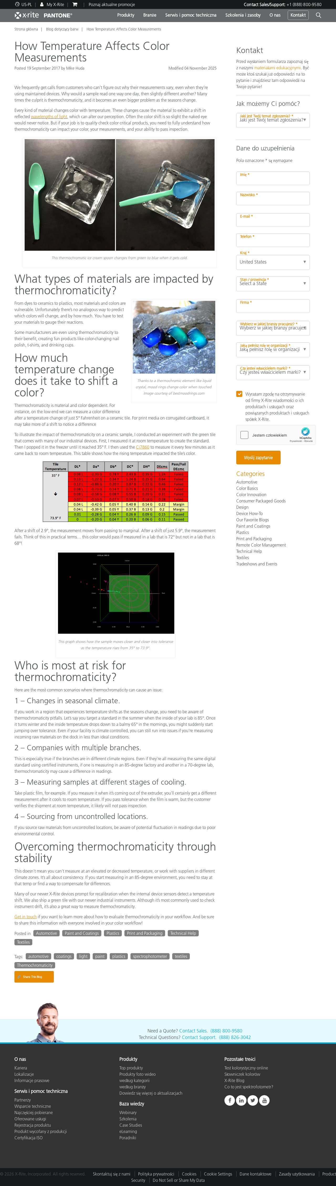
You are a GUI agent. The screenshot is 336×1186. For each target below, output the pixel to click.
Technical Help (183, 933)
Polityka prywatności (156, 1174)
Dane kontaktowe (255, 1174)
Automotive (46, 933)
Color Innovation (251, 494)
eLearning (128, 1131)
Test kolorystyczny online (246, 1067)
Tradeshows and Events (256, 563)
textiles (181, 956)
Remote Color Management (261, 545)
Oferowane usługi (30, 1118)
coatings (63, 956)
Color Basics (247, 488)
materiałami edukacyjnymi (277, 67)
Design (242, 507)
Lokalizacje (24, 1074)
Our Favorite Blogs (252, 519)
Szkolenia (127, 1118)
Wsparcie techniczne (32, 1106)
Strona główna (26, 29)
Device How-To (249, 513)
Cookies (189, 1174)
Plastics (113, 933)
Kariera (20, 1067)
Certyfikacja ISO (28, 1137)
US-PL (27, 4)
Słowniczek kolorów (242, 1074)
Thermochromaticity (34, 965)
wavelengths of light (49, 116)
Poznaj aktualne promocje (112, 4)
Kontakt (298, 15)
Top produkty (131, 1067)
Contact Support (198, 1037)
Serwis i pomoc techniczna (191, 15)
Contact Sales (193, 1031)
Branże (149, 15)
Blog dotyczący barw (62, 29)
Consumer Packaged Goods (261, 500)
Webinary (127, 1112)
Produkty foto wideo (137, 1074)
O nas (275, 15)
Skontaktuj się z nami (111, 1174)
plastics (118, 956)
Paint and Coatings (82, 933)
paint (99, 956)
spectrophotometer (150, 956)
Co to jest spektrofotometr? (248, 1086)
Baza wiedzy (131, 1104)
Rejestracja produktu (32, 1125)
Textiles (23, 942)
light (83, 956)
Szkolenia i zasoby (243, 15)
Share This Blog (29, 977)
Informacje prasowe (31, 1080)
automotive (38, 956)
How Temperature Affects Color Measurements (124, 29)
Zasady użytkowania (297, 1174)
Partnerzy (22, 1100)
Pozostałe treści (239, 1059)
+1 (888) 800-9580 (304, 4)
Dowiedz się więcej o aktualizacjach (150, 1093)
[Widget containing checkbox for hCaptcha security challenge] (276, 435)
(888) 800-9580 (226, 1031)
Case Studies (130, 1125)
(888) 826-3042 (235, 1037)
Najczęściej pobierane (33, 1112)
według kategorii (134, 1080)
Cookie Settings (218, 1174)
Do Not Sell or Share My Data (179, 1180)
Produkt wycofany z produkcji (40, 1131)
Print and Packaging (144, 933)
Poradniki (127, 1137)
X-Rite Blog (234, 1080)
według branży (132, 1086)
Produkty (125, 15)
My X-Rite (55, 4)
